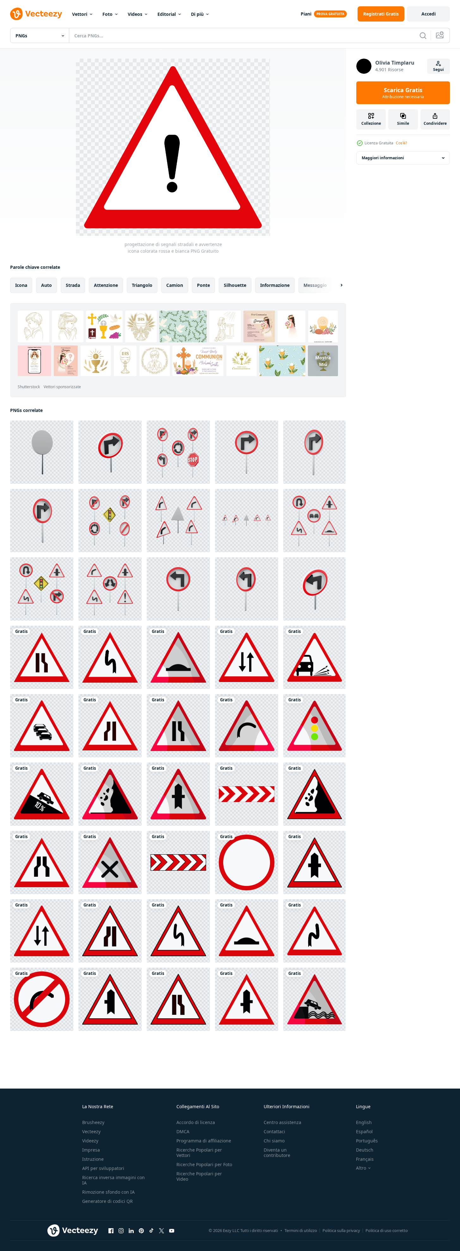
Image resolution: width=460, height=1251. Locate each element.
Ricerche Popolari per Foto (204, 1164)
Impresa (91, 1150)
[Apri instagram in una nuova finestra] (121, 1230)
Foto (107, 14)
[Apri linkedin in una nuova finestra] (131, 1230)
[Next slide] (336, 285)
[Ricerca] (423, 35)
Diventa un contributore (277, 1152)
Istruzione (93, 1159)
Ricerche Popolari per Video (199, 1176)
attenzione (106, 285)
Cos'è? (401, 143)
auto (46, 285)
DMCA (182, 1131)
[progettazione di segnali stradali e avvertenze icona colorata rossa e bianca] (41, 657)
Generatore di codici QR (107, 1201)
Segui (438, 69)
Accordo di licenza (195, 1122)
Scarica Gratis (403, 92)
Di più (197, 14)
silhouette (235, 285)
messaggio (315, 285)
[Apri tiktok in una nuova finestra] (151, 1230)
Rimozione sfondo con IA (108, 1192)
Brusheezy (93, 1122)
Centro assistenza (282, 1122)
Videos (135, 14)
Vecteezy (91, 1131)
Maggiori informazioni (383, 158)
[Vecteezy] (36, 14)
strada (73, 285)
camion (174, 285)
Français (365, 1159)
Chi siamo (274, 1141)
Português (367, 1141)
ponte (203, 285)
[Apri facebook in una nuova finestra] (110, 1230)
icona (21, 285)
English (364, 1122)
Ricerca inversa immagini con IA (113, 1180)
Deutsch (364, 1150)
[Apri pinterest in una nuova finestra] (141, 1230)
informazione (275, 285)
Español (364, 1131)
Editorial (166, 14)
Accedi (428, 14)
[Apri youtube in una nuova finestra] (171, 1230)
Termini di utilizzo (301, 1230)
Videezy (90, 1141)
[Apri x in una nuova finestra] (161, 1230)
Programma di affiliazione (203, 1141)
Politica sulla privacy (341, 1230)
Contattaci (274, 1131)
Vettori (79, 14)
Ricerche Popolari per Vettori (199, 1152)
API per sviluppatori (103, 1168)
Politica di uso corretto (386, 1230)
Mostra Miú (323, 361)
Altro (361, 1168)
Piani (306, 14)
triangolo (142, 285)
